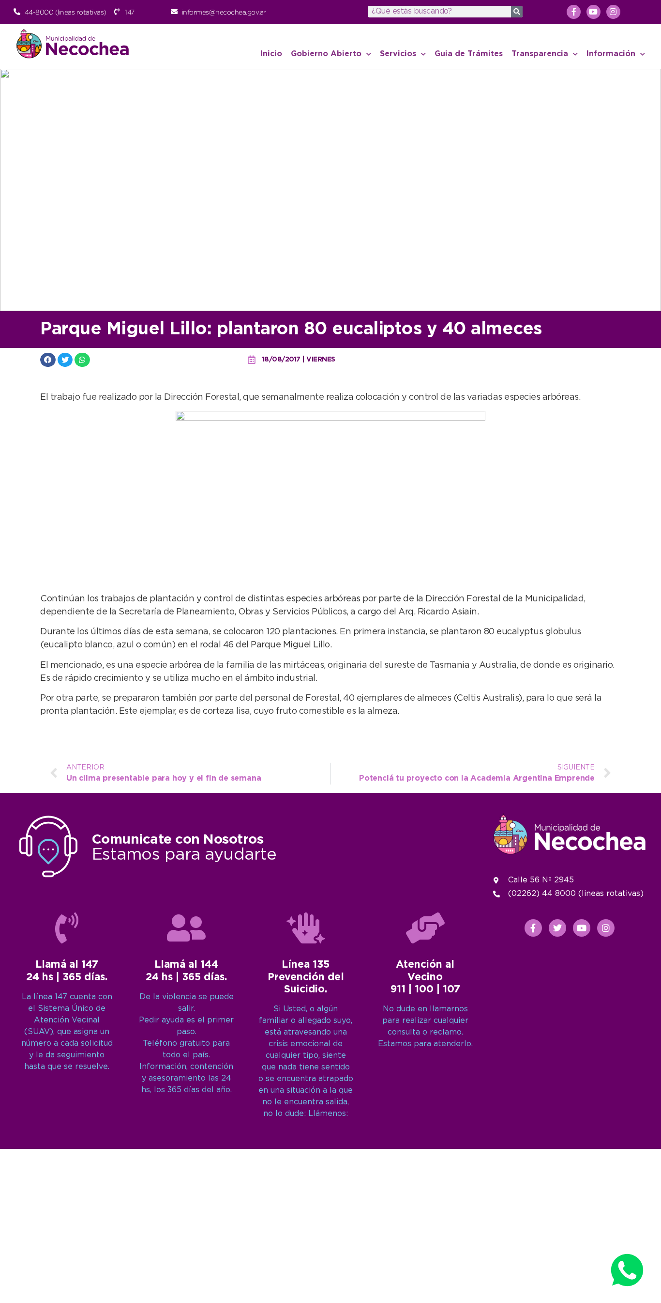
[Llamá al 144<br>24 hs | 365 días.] (186, 927)
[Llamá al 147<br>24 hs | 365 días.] (66, 927)
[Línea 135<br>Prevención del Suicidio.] (305, 927)
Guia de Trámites (469, 54)
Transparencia (539, 54)
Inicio (271, 54)
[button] (48, 360)
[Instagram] (613, 12)
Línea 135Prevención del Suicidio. (306, 976)
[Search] (517, 11)
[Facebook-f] (574, 12)
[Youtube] (593, 12)
